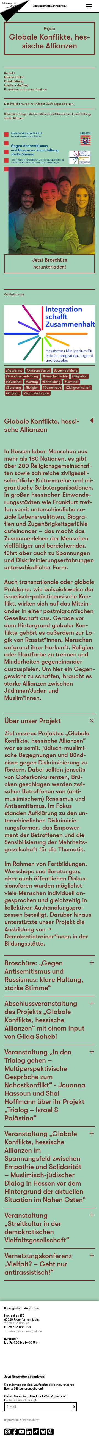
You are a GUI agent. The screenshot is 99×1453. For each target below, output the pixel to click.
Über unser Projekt (32, 721)
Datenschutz (30, 1420)
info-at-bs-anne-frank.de (25, 1331)
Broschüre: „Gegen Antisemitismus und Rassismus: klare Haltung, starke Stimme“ (44, 975)
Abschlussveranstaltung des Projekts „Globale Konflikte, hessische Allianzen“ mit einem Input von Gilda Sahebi (44, 1019)
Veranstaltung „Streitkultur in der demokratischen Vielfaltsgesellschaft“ (36, 1227)
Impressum (11, 1420)
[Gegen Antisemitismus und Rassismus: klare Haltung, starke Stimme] (49, 187)
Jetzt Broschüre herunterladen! (49, 263)
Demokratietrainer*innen (37, 936)
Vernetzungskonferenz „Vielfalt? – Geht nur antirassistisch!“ (38, 1264)
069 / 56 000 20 (18, 1323)
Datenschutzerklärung (20, 1400)
